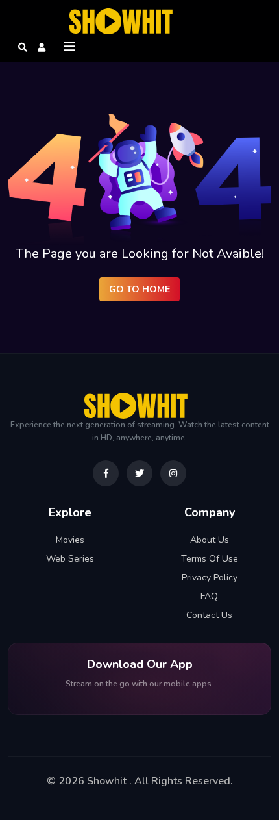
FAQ (209, 596)
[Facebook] (106, 473)
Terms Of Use (209, 559)
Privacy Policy (209, 577)
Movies (70, 540)
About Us (209, 540)
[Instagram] (173, 473)
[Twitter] (139, 473)
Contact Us (209, 615)
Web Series (70, 559)
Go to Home (139, 289)
